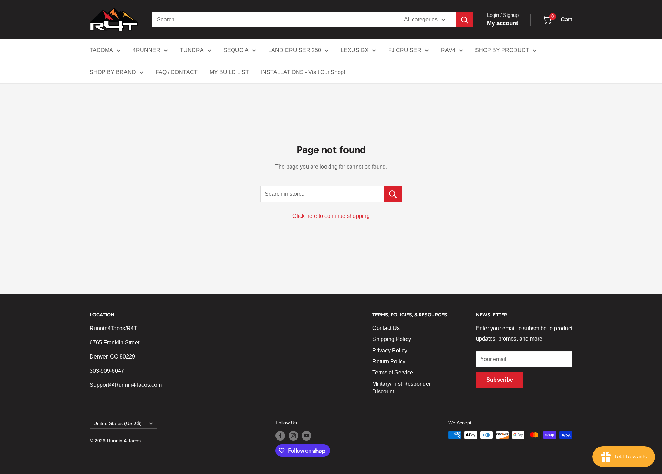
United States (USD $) (117, 423)
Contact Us (386, 328)
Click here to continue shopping (331, 216)
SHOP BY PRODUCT (502, 50)
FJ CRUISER (404, 50)
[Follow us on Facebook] (280, 436)
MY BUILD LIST (229, 72)
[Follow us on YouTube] (306, 436)
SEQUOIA (236, 50)
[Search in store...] (393, 194)
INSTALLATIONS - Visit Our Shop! (303, 72)
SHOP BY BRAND (113, 72)
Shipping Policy (391, 339)
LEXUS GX (355, 50)
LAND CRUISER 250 (294, 50)
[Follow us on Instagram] (293, 436)
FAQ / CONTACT (177, 72)
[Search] (464, 19)
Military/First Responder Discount (401, 387)
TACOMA (101, 50)
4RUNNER (146, 50)
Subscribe (499, 380)
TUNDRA (192, 50)
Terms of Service (392, 372)
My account (502, 23)
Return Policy (388, 361)
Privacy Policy (389, 350)
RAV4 (448, 50)
